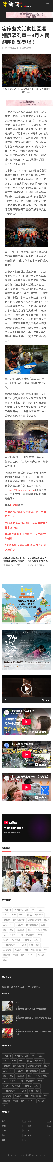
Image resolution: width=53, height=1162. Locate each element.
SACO (5, 915)
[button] (26, 688)
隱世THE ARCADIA (28, 955)
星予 (5, 935)
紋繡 (31, 945)
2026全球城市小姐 (21, 910)
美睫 (37, 945)
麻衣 (5, 959)
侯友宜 (29, 915)
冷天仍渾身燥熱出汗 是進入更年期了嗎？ (32, 1009)
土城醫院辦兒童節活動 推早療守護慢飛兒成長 (33, 1019)
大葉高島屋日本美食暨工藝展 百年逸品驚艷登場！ (33, 1032)
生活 (17, 1016)
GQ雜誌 (40, 910)
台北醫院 (6, 920)
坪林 (11, 925)
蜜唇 (26, 950)
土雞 (5, 925)
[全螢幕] (47, 700)
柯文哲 (20, 935)
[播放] (5, 700)
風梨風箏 (41, 955)
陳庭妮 (15, 955)
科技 (17, 1007)
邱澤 (45, 950)
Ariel (32, 910)
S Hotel (13, 915)
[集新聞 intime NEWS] (15, 4)
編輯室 (28, 48)
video (21, 915)
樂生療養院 (30, 935)
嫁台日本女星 (8, 930)
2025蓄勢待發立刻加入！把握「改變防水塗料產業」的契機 (38, 561)
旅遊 (29, 1126)
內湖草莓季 (39, 915)
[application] (26, 689)
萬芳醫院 (18, 950)
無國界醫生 (27, 940)
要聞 (4, 1140)
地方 (17, 1002)
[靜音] (43, 700)
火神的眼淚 (16, 940)
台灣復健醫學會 (19, 920)
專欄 (4, 1126)
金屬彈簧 (6, 955)
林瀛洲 (12, 935)
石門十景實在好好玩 (10, 945)
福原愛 (23, 945)
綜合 (4, 1135)
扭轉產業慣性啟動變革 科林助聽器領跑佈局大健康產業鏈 (14, 561)
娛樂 (29, 1121)
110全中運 (7, 910)
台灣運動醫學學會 (34, 920)
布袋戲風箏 (20, 930)
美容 (29, 1135)
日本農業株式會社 (40, 930)
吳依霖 (46, 920)
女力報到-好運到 (32, 925)
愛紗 (29, 930)
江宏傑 (5, 940)
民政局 (40, 935)
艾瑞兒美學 (7, 950)
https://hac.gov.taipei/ (20, 490)
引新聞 (14, 505)
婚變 (43, 925)
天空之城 (19, 925)
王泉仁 (36, 940)
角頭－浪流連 (36, 950)
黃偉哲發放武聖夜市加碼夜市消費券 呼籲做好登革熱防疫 (26, 872)
